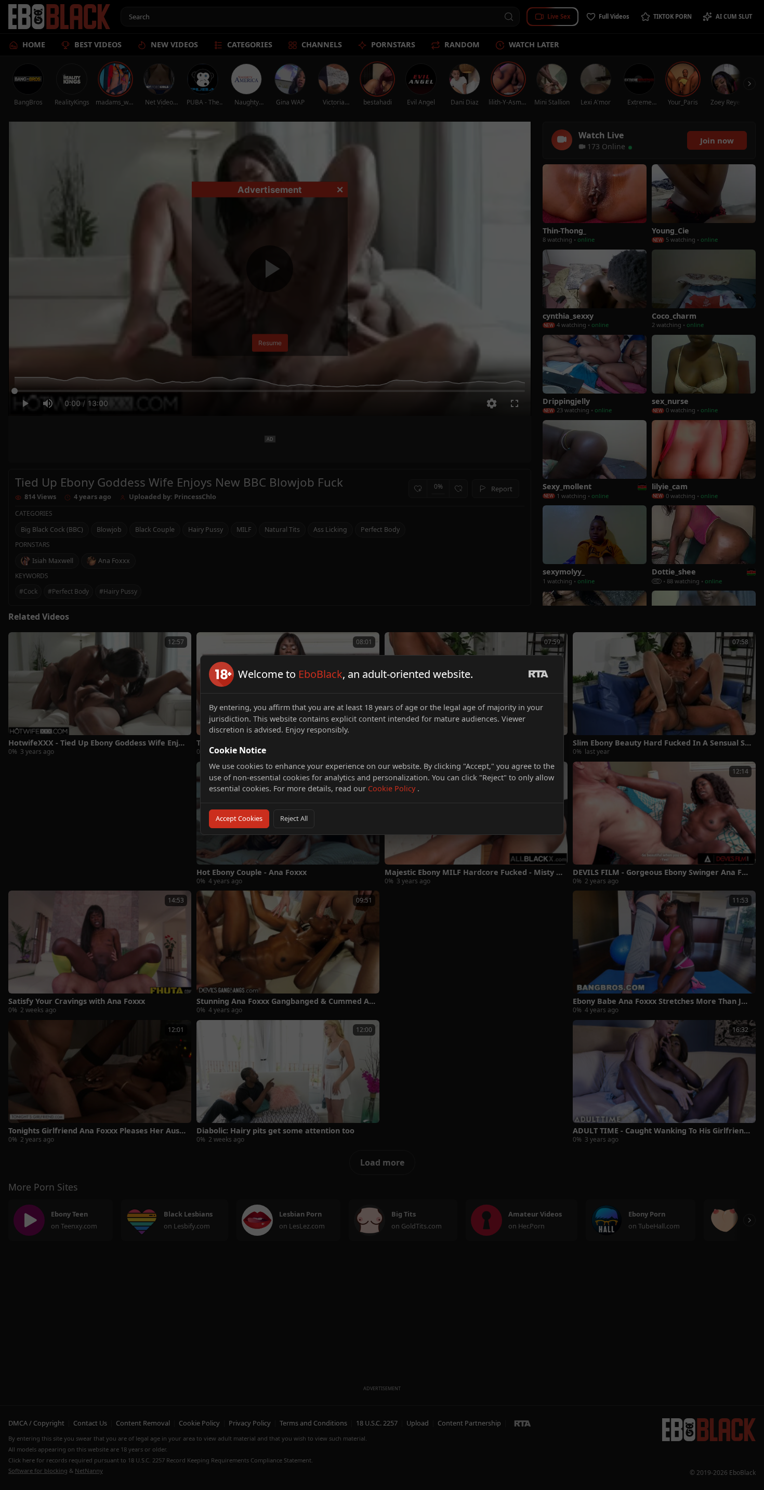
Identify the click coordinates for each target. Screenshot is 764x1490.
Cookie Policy (392, 788)
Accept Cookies (239, 818)
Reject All (294, 818)
